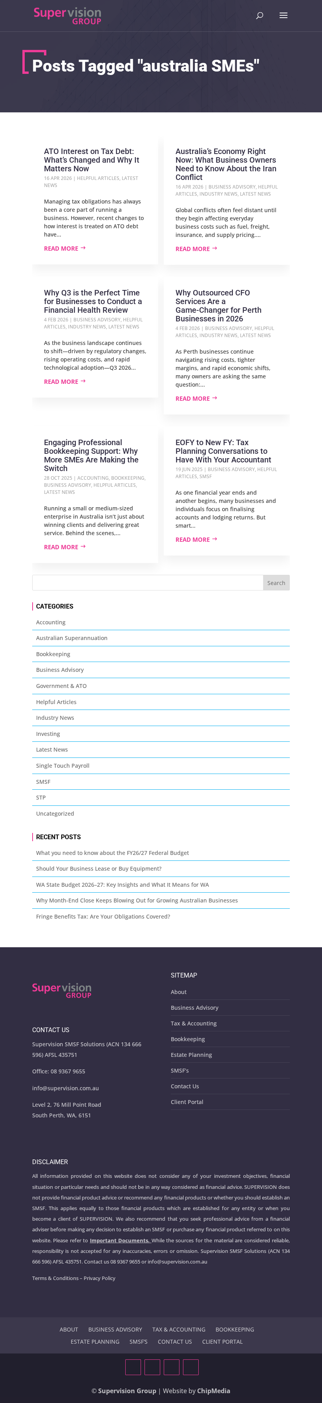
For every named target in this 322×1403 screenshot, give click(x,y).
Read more (61, 248)
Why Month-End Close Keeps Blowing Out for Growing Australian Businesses (137, 900)
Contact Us (185, 1086)
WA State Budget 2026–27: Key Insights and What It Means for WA (122, 884)
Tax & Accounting (194, 1023)
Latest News (255, 194)
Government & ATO (61, 686)
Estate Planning (191, 1054)
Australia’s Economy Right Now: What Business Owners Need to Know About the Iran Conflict (226, 164)
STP (41, 797)
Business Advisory (232, 186)
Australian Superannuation (72, 638)
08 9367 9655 (68, 1071)
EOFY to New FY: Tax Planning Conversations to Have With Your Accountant (223, 451)
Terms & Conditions (55, 1278)
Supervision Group (127, 1390)
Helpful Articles (98, 178)
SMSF (205, 476)
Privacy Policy (99, 1278)
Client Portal (187, 1102)
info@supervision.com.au (65, 1088)
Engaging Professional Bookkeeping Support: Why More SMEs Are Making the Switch (91, 455)
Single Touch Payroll (63, 765)
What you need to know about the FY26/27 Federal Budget (112, 852)
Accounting (93, 478)
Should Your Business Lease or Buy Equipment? (98, 868)
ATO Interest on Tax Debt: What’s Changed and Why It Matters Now (91, 160)
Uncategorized (55, 813)
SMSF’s (180, 1070)
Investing (48, 733)
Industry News (218, 194)
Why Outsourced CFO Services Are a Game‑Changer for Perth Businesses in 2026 (219, 305)
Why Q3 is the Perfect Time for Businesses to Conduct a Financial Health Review (93, 301)
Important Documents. (120, 1240)
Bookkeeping (128, 478)
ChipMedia (214, 1390)
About (179, 992)
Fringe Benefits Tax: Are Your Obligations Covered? (103, 916)
